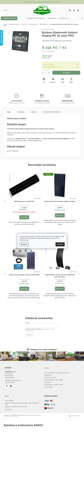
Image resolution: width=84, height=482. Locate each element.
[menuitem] (9, 18)
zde (27, 240)
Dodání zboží (48, 375)
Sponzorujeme (48, 387)
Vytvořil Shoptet (75, 415)
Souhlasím (60, 244)
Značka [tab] (51, 112)
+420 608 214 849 (10, 382)
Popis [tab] (9, 112)
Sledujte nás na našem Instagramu (43, 349)
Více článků (8, 409)
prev (5, 201)
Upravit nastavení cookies (11, 416)
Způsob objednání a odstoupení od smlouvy (57, 372)
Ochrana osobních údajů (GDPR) (53, 380)
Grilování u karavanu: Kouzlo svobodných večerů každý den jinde (22, 403)
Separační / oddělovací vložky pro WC (16, 406)
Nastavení (24, 244)
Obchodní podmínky (50, 377)
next (79, 201)
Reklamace (47, 382)
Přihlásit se (29, 335)
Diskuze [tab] (33, 112)
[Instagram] (11, 386)
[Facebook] (7, 386)
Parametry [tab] (21, 112)
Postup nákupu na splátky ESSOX (53, 384)
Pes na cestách (9, 400)
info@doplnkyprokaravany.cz (13, 380)
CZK (5, 10)
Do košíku (67, 72)
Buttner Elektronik (48, 29)
